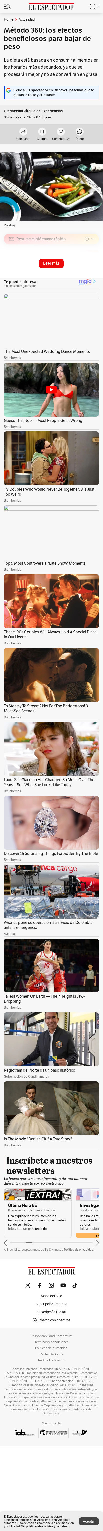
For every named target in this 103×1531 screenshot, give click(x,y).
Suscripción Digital (52, 1312)
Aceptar (89, 1521)
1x (93, 274)
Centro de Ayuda (52, 1354)
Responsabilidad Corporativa (51, 1336)
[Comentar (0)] (61, 132)
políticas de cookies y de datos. (47, 1526)
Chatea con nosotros (54, 1320)
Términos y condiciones (51, 1342)
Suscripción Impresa (51, 1304)
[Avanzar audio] (86, 274)
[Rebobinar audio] (78, 274)
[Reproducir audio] (11, 268)
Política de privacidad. (79, 1249)
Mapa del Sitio (51, 1296)
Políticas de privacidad (51, 1348)
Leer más (51, 263)
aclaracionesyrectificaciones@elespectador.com (64, 1393)
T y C (48, 1249)
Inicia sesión (17, 1229)
